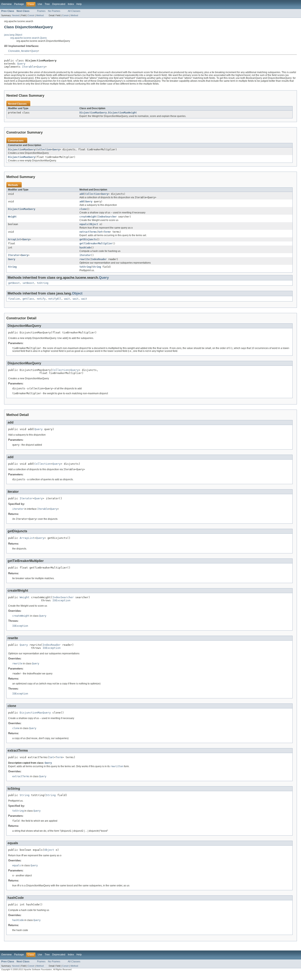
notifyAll (54, 298)
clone (83, 209)
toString (85, 266)
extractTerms (88, 231)
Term (107, 231)
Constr (31, 15)
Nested (15, 15)
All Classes (74, 11)
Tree (47, 4)
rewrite (84, 259)
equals (83, 224)
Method (40, 15)
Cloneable (14, 51)
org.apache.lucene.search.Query (28, 37)
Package (19, 4)
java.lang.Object (13, 34)
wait (67, 298)
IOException (61, 600)
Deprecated (58, 4)
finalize (14, 298)
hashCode (85, 247)
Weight (12, 216)
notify (41, 298)
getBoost (14, 283)
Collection (44, 149)
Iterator (13, 255)
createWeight (88, 216)
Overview (6, 4)
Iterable (25, 51)
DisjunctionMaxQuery (21, 149)
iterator (85, 255)
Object (93, 224)
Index (71, 4)
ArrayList (14, 239)
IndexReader (99, 259)
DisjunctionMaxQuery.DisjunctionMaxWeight (108, 112)
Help (79, 4)
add (81, 194)
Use (40, 4)
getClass (28, 298)
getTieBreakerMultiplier (95, 243)
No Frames (54, 11)
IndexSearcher (107, 216)
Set (100, 231)
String (12, 266)
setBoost (28, 283)
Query (34, 51)
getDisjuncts (88, 239)
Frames (41, 11)
